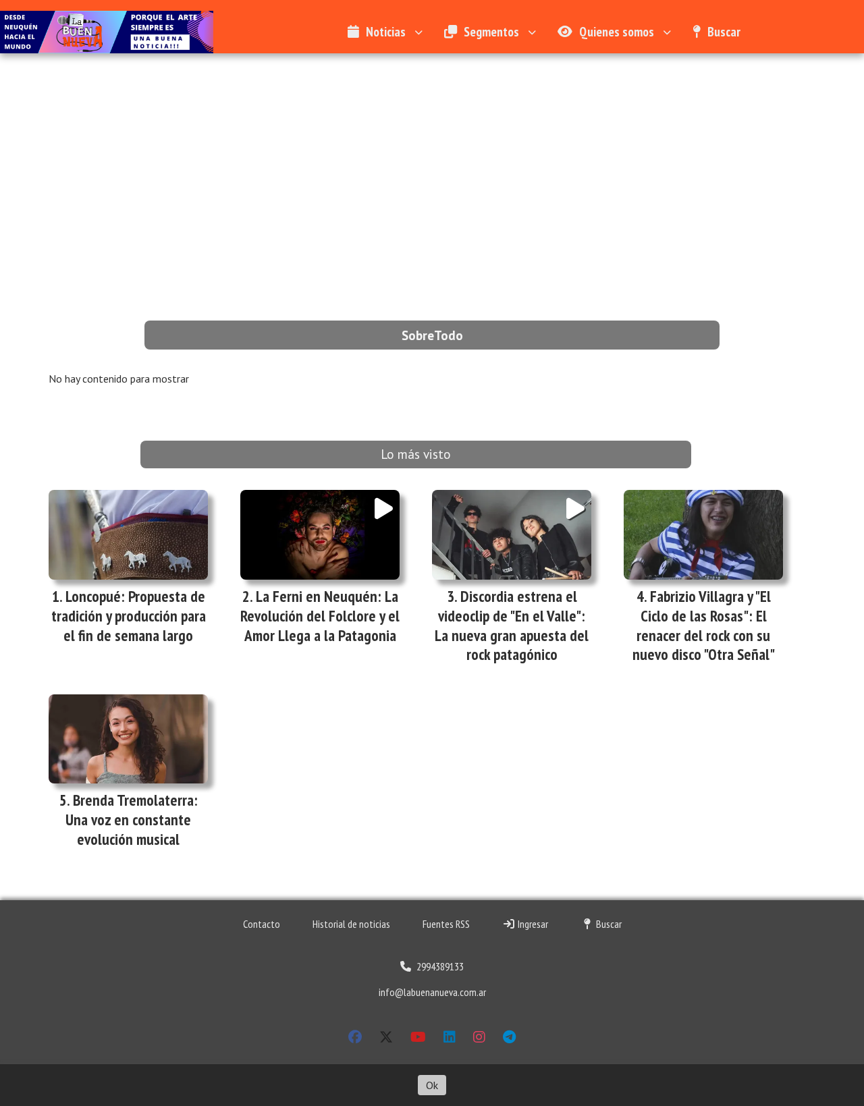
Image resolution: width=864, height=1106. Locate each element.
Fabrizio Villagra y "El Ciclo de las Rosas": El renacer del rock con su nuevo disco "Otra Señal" (703, 625)
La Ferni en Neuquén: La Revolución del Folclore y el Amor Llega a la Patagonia (320, 615)
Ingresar (532, 924)
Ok (432, 1085)
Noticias (386, 31)
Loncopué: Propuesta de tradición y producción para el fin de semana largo (128, 615)
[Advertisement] (432, 154)
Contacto (261, 924)
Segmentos (491, 31)
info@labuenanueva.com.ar (432, 992)
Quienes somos (616, 31)
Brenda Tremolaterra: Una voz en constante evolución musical (131, 819)
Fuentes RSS (446, 924)
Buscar (723, 31)
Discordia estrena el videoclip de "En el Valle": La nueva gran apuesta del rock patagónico (512, 625)
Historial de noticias (351, 924)
